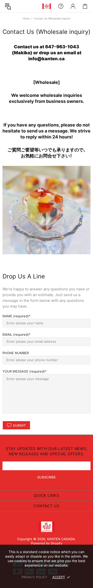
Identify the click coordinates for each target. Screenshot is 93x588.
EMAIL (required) (15, 334)
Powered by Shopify (46, 543)
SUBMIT (19, 425)
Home (26, 18)
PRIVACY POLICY (34, 577)
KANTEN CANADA (46, 6)
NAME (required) (15, 316)
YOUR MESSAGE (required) (23, 371)
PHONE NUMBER (15, 353)
